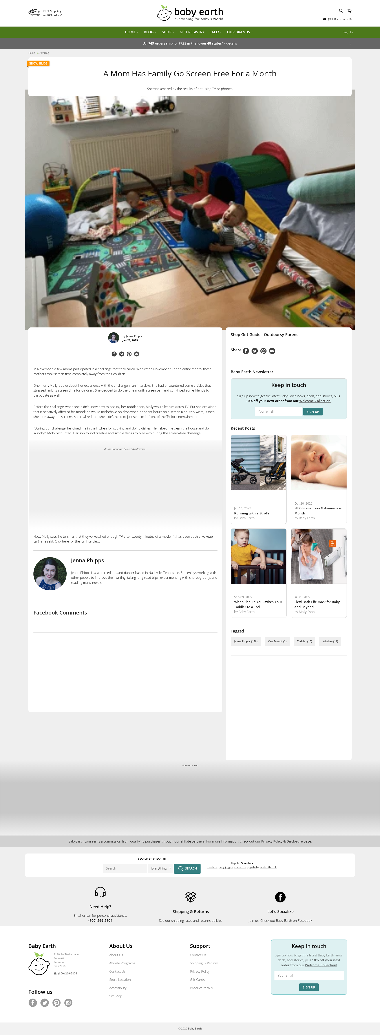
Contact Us (117, 971)
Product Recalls (201, 988)
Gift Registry (192, 32)
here (65, 541)
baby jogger (226, 867)
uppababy (253, 867)
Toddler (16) (304, 641)
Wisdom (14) (330, 641)
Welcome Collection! (315, 401)
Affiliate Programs (122, 963)
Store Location (120, 979)
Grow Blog (38, 63)
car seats (240, 867)
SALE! (215, 32)
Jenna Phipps (134, 336)
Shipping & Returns (204, 963)
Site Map (115, 996)
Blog (149, 32)
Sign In (348, 32)
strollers (212, 867)
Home (131, 32)
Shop (167, 32)
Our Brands (239, 32)
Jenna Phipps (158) (246, 641)
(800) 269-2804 (340, 19)
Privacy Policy (200, 971)
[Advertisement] (125, 485)
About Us (116, 955)
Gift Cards (197, 979)
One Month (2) (277, 641)
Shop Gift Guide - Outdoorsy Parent (264, 334)
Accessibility (117, 988)
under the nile (268, 867)
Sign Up (313, 412)
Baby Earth (195, 1028)
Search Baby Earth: (152, 859)
